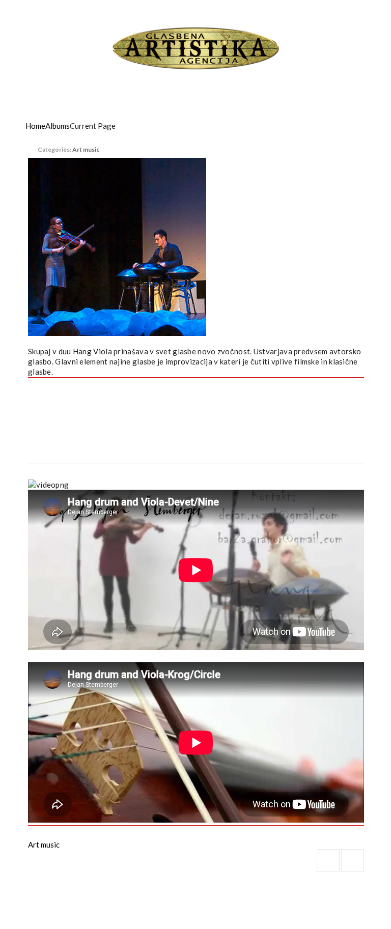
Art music (85, 149)
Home (35, 125)
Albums (57, 125)
